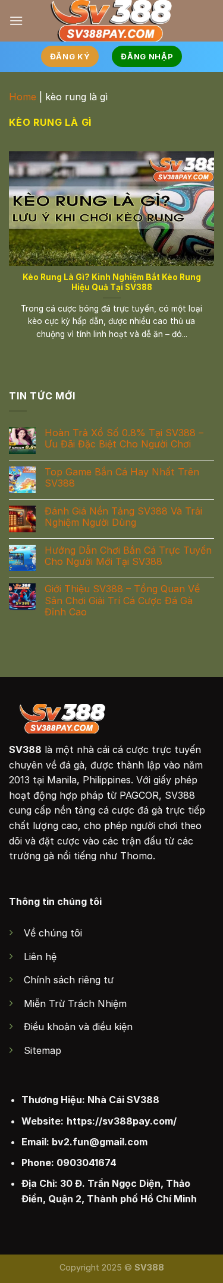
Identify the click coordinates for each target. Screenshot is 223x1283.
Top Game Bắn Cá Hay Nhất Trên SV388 (122, 477)
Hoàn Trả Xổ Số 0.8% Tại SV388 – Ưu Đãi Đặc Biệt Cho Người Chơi (124, 438)
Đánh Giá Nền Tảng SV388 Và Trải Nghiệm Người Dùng (123, 517)
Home (22, 97)
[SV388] (111, 21)
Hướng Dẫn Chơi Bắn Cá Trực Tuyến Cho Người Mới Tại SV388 (128, 556)
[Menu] (16, 20)
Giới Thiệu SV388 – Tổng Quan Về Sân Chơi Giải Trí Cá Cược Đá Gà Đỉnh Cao (122, 601)
